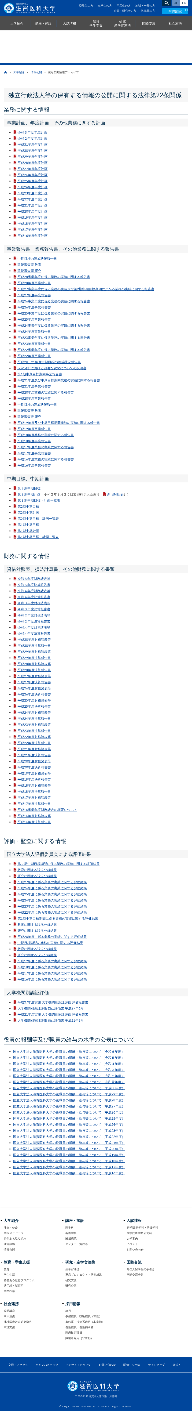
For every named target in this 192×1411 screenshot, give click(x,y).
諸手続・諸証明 (13, 1285)
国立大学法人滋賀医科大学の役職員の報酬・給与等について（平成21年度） (69, 1143)
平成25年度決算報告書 (34, 706)
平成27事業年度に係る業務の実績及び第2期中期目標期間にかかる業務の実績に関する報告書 (86, 289)
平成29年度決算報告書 (34, 658)
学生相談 (9, 1291)
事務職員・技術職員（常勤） (83, 1316)
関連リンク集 (131, 1365)
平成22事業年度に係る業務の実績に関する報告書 (54, 350)
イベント (132, 1244)
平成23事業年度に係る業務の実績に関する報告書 (54, 338)
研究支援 (71, 1280)
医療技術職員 (73, 1332)
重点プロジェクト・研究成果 (83, 1274)
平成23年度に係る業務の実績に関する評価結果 (52, 906)
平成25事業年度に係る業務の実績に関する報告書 (54, 313)
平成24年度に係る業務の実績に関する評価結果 (52, 900)
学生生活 (9, 1274)
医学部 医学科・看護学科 (142, 1227)
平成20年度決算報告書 (34, 767)
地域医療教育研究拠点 (18, 1322)
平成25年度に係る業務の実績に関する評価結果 (52, 894)
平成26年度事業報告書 (34, 307)
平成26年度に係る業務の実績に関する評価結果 (52, 888)
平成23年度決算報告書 (34, 731)
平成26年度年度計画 (33, 175)
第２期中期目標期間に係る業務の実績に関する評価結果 (59, 864)
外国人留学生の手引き (141, 1269)
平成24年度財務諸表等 (34, 712)
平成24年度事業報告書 (34, 331)
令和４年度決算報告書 (34, 597)
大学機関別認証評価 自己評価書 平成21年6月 (51, 1020)
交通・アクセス (18, 1365)
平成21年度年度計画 (33, 205)
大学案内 (132, 1238)
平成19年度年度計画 (33, 217)
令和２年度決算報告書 (34, 621)
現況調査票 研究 (29, 271)
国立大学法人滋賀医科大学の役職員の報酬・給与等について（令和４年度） (69, 1064)
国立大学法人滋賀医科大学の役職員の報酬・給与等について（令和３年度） (69, 1070)
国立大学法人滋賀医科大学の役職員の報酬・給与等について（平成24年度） (69, 1124)
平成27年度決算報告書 (34, 682)
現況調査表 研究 (29, 417)
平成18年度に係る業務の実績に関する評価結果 (52, 967)
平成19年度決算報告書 (34, 779)
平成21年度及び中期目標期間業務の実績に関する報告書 (59, 380)
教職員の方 (148, 10)
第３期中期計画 (29, 494)
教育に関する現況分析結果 (37, 870)
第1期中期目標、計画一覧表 (38, 537)
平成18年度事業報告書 (34, 441)
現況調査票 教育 (29, 265)
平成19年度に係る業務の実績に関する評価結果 (52, 961)
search (167, 3)
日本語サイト (176, 3)
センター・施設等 (76, 1244)
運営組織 (9, 1244)
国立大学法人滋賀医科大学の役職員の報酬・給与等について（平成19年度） (69, 1155)
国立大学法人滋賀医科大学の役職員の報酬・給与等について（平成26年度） (69, 1112)
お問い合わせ (135, 1249)
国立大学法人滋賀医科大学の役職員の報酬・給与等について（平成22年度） (69, 1137)
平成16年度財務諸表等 (34, 816)
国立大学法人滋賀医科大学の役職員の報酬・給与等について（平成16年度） (69, 1173)
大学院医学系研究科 (139, 1233)
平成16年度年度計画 (33, 236)
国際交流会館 (135, 1274)
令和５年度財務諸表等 (34, 579)
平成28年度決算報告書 (34, 670)
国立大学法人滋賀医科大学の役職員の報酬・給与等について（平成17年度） (69, 1167)
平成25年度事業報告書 (34, 319)
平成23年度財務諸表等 (34, 725)
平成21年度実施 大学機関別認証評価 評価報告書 (53, 1014)
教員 (68, 1311)
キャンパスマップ (47, 1365)
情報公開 (36, 72)
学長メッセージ (13, 1233)
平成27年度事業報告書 (34, 295)
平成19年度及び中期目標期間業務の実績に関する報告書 (59, 423)
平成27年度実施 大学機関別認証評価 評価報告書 (53, 1002)
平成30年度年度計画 (33, 150)
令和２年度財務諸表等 (34, 615)
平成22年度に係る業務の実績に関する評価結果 (52, 912)
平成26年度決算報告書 (34, 694)
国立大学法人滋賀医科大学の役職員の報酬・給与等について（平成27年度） (69, 1106)
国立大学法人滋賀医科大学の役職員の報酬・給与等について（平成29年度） (69, 1094)
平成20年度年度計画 (33, 211)
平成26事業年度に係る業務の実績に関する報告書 (54, 301)
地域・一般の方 (145, 5)
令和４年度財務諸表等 (34, 591)
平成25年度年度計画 (33, 181)
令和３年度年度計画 (32, 132)
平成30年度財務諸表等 (34, 639)
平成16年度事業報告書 (34, 465)
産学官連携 (72, 1269)
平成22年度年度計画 (33, 199)
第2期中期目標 (28, 506)
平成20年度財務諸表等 (34, 761)
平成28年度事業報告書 (34, 283)
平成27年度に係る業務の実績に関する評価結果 (52, 882)
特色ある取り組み (15, 1238)
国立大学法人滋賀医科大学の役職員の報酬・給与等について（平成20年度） (69, 1149)
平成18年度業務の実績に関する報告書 (46, 435)
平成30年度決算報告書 (34, 646)
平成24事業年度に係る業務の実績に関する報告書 (54, 325)
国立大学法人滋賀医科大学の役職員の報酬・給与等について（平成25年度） (69, 1118)
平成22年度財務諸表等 (34, 737)
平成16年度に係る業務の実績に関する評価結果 (52, 979)
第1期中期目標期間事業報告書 (40, 374)
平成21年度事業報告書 (34, 386)
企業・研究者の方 (125, 10)
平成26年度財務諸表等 (34, 688)
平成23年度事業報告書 (34, 344)
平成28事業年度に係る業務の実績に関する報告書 (54, 277)
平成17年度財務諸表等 (34, 798)
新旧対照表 (115, 494)
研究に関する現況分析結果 (37, 876)
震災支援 (9, 1327)
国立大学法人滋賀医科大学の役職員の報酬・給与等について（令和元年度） (69, 1082)
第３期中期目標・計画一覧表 (39, 500)
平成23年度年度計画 (33, 193)
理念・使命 (11, 1227)
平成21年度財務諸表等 (34, 749)
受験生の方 (86, 5)
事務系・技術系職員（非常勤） (85, 1322)
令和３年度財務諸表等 (34, 603)
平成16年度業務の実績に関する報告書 (46, 459)
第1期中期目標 (28, 525)
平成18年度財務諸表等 (34, 785)
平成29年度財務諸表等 (34, 652)
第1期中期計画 (28, 531)
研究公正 (71, 1285)
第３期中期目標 (29, 488)
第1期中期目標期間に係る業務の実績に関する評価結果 (58, 918)
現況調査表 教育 (29, 410)
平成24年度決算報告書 (34, 718)
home (5, 72)
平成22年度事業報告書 (34, 356)
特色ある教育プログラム (19, 1280)
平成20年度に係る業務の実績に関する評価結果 (52, 937)
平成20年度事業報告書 (34, 398)
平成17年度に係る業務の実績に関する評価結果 (52, 973)
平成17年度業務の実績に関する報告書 (46, 447)
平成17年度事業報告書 (34, 453)
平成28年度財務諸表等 (34, 664)
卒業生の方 (124, 5)
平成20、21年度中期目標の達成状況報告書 (49, 362)
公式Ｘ (177, 1365)
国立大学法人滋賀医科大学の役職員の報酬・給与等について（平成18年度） (69, 1161)
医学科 (69, 1227)
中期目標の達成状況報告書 (37, 258)
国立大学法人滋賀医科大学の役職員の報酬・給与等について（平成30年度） (69, 1088)
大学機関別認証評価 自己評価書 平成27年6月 (51, 1008)
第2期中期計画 (28, 512)
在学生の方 (105, 5)
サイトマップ (156, 1365)
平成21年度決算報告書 (34, 755)
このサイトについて (78, 1365)
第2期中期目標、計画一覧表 (38, 519)
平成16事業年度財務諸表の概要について (47, 810)
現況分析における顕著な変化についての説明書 (52, 368)
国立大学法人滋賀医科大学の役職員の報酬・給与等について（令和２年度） (69, 1076)
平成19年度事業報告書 (34, 429)
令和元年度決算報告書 (34, 633)
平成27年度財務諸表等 (34, 676)
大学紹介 (19, 72)
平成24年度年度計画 (33, 187)
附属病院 (175, 11)
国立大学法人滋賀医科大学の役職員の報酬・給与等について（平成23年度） (69, 1130)
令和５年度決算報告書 (34, 585)
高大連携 (9, 1316)
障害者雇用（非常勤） (79, 1338)
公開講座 (9, 1311)
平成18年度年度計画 (33, 223)
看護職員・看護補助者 (79, 1327)
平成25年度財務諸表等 (34, 700)
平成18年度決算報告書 (34, 791)
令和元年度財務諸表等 (34, 627)
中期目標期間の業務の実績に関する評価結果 (50, 943)
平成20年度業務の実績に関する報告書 (46, 392)
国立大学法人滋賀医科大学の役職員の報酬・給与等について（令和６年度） (69, 1051)
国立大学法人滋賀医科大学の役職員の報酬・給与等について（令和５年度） (69, 1058)
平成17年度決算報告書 (34, 804)
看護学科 (71, 1233)
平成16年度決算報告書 (34, 822)
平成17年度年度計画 (33, 230)
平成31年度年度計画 (33, 144)
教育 (6, 1269)
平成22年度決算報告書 (34, 743)
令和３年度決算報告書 (34, 609)
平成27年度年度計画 (33, 169)
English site (184, 3)
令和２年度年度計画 (32, 138)
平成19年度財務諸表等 (34, 773)
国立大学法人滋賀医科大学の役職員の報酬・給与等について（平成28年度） (69, 1100)
